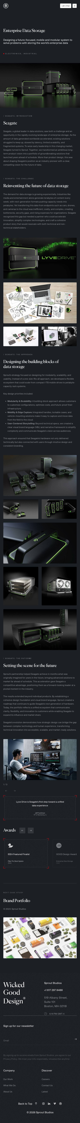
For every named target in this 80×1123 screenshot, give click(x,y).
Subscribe (76, 1039)
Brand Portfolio (16, 901)
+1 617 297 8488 (53, 989)
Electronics (13, 53)
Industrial (30, 53)
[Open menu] (74, 6)
